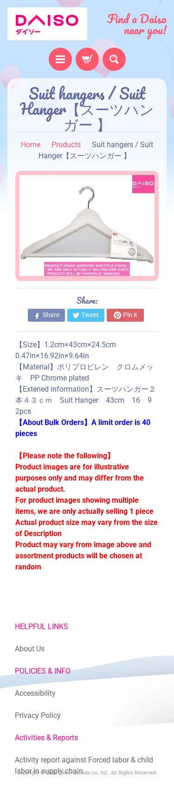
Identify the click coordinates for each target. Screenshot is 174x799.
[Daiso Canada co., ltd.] (47, 23)
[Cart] (87, 59)
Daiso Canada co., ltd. (83, 773)
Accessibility (35, 693)
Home (30, 144)
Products (66, 144)
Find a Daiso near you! (137, 24)
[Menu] (60, 59)
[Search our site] (114, 59)
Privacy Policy (38, 715)
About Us (30, 648)
